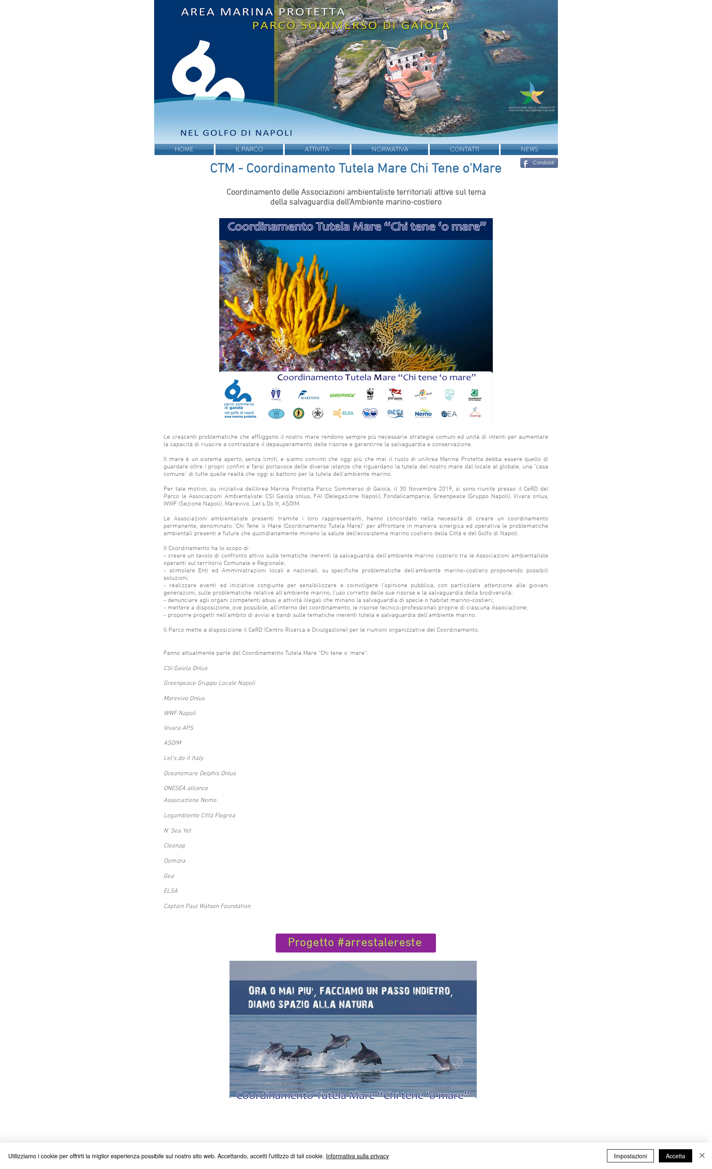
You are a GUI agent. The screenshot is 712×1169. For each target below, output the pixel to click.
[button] (249, 149)
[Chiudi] (702, 1155)
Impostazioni (630, 1156)
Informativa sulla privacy (357, 1156)
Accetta (675, 1156)
